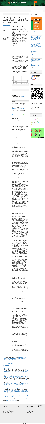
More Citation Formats (16, 110)
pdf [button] (6, 25)
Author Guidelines (27, 8)
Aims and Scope (8, 8)
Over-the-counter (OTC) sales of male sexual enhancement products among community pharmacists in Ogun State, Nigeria (16, 392)
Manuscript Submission (34, 8)
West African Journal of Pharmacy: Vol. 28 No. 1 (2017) (16, 368)
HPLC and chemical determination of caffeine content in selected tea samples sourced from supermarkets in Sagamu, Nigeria (16, 355)
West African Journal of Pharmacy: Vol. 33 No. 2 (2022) (15, 359)
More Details (33, 81)
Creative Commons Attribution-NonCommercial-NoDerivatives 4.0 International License (19, 97)
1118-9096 (7, 415)
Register (40, 6)
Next (27, 398)
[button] (14, 114)
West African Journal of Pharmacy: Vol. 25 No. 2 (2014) (21, 391)
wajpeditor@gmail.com (36, 110)
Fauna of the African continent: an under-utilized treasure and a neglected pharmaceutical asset (16, 395)
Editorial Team (19, 408)
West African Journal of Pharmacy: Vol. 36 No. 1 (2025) (12, 380)
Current (12, 8)
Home (3, 8)
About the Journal (19, 410)
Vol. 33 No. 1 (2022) (12, 13)
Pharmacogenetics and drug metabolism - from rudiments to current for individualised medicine (15, 358)
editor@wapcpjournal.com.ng (31, 409)
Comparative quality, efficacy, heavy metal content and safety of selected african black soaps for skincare (16, 371)
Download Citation (23, 110)
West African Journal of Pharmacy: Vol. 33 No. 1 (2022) (14, 388)
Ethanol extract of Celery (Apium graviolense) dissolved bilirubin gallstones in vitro (35, 60)
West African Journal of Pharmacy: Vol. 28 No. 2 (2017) (19, 377)
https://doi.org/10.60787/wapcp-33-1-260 (6, 34)
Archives (16, 8)
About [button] (40, 8)
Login (43, 6)
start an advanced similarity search (11, 400)
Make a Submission (34, 14)
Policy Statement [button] (21, 8)
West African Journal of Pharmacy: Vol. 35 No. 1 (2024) (14, 372)
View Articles (36, 31)
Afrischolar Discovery (33, 423)
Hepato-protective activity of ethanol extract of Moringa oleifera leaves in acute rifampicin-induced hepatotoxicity (16, 379)
